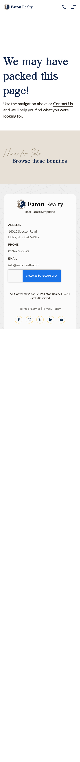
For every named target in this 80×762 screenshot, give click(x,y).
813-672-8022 (18, 251)
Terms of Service (29, 308)
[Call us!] (64, 7)
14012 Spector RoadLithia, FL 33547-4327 (23, 234)
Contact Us (63, 103)
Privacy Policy (51, 308)
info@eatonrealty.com (23, 265)
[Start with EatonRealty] (18, 7)
